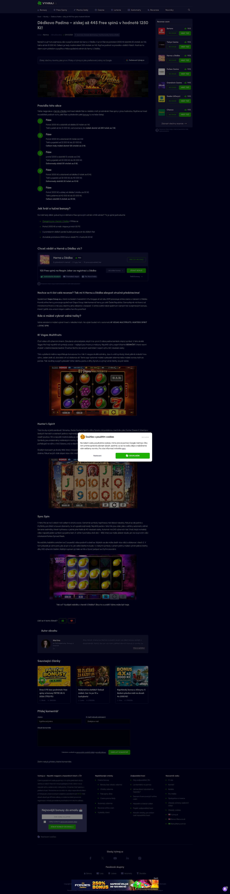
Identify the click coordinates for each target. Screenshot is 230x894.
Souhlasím (134, 456)
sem (124, 448)
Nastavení (97, 456)
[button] (145, 437)
